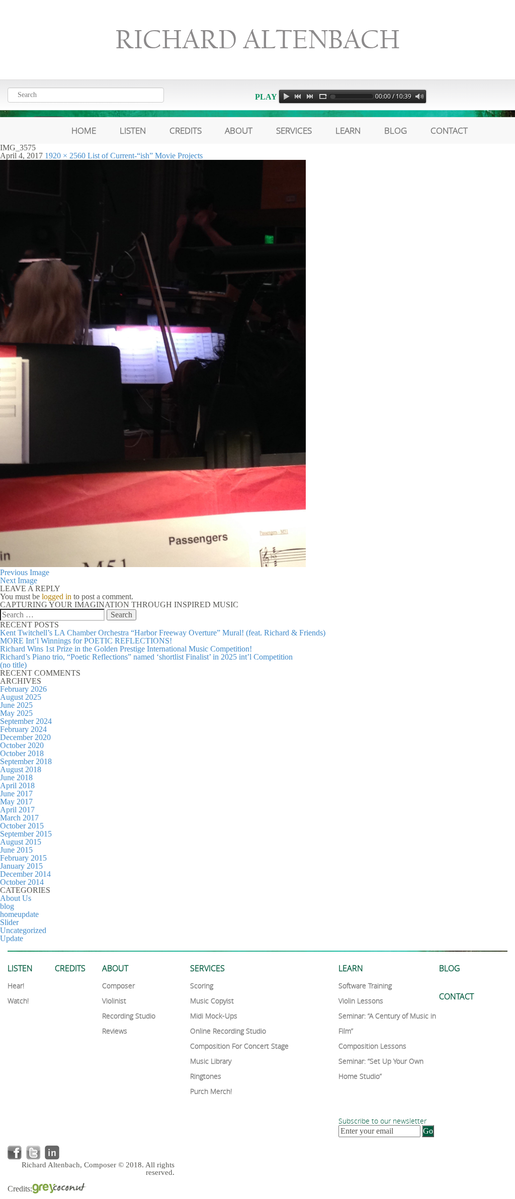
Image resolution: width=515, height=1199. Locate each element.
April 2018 (17, 785)
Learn (348, 130)
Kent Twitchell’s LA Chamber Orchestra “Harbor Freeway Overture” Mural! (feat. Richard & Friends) (162, 632)
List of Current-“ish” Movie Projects (145, 155)
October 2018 (22, 753)
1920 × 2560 (65, 155)
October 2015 (22, 825)
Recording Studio (128, 1016)
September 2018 (26, 761)
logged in (56, 596)
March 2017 (19, 817)
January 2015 (21, 866)
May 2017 (16, 801)
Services (294, 130)
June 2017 (16, 793)
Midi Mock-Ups (213, 1016)
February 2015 (23, 858)
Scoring (201, 985)
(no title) (13, 665)
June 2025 (16, 705)
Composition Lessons (372, 1046)
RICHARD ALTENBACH (257, 39)
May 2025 (16, 713)
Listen (133, 130)
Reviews (114, 1031)
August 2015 (20, 842)
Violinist (114, 1000)
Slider (9, 922)
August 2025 (20, 697)
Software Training (365, 985)
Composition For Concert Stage (239, 1046)
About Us (15, 898)
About (238, 130)
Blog (395, 130)
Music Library (210, 1061)
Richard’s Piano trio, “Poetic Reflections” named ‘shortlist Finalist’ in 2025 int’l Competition (146, 657)
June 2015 (16, 850)
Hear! (16, 985)
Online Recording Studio (228, 1031)
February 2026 (23, 689)
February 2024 (23, 729)
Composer (118, 985)
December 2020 (25, 737)
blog (7, 906)
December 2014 (25, 874)
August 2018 (20, 769)
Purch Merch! (211, 1091)
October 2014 (22, 882)
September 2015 (26, 833)
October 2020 (22, 745)
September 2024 (26, 721)
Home (83, 130)
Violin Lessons (360, 1000)
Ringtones (205, 1076)
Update (11, 938)
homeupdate (19, 914)
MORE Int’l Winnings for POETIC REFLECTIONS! (86, 640)
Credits (185, 130)
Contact (449, 130)
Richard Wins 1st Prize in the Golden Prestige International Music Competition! (126, 648)
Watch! (18, 1000)
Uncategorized (23, 930)
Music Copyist (212, 1000)
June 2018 (16, 777)
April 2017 (17, 809)
